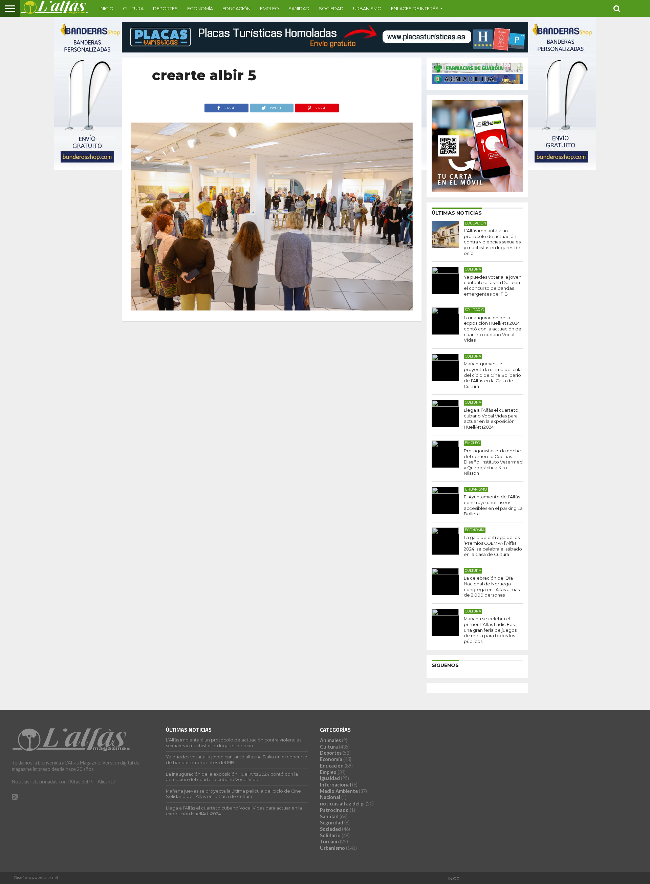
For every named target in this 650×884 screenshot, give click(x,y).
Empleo (269, 8)
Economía (200, 8)
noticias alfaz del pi (342, 803)
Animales (330, 740)
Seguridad (331, 822)
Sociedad (331, 8)
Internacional (335, 785)
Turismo (329, 841)
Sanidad (298, 8)
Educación (236, 8)
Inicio (106, 8)
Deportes (165, 8)
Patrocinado (334, 810)
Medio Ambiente (339, 791)
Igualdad (330, 778)
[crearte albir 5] (272, 308)
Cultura (133, 8)
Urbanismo (367, 8)
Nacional (330, 797)
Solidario (330, 835)
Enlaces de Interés (414, 8)
